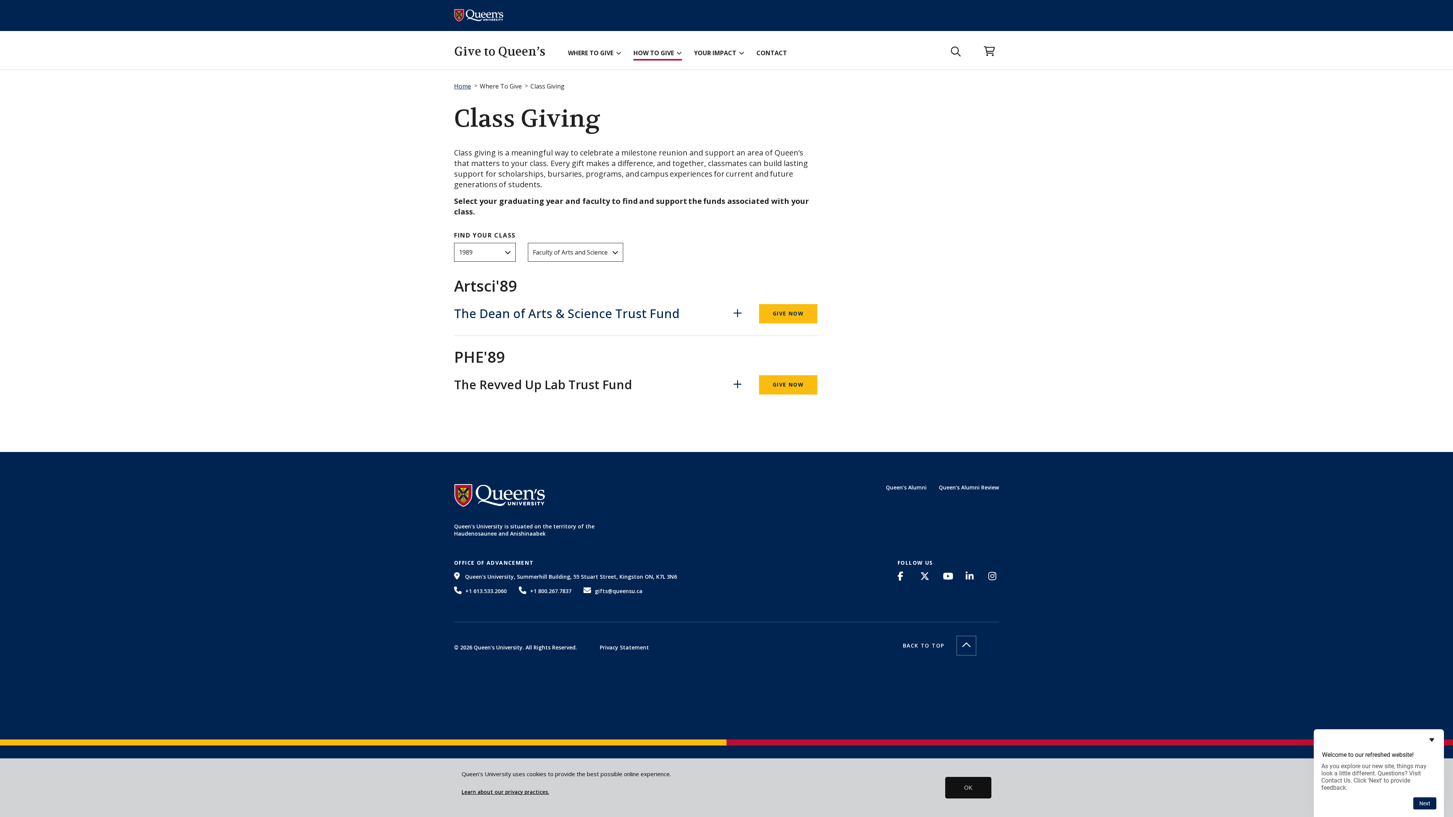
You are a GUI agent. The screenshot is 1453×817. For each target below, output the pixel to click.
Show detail (739, 313)
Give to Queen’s (499, 51)
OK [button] (968, 787)
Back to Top (923, 645)
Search (956, 52)
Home (462, 86)
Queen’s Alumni (906, 487)
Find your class (485, 235)
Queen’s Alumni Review (969, 487)
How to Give (653, 53)
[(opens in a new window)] (903, 576)
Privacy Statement (624, 647)
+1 (486, 591)
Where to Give (590, 53)
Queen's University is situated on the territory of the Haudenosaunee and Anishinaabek (524, 530)
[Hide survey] (1431, 739)
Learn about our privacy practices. (505, 792)
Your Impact (715, 53)
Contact (771, 53)
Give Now (788, 313)
